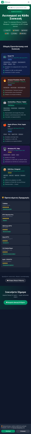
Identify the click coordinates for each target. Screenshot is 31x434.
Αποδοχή (8, 431)
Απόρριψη (23, 431)
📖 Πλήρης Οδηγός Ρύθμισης (15, 280)
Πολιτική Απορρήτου (17, 427)
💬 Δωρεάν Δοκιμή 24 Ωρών (15, 302)
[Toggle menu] (28, 2)
